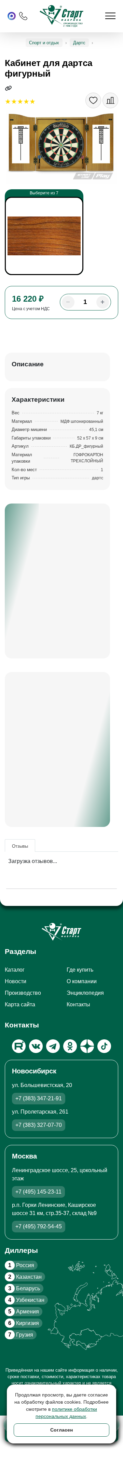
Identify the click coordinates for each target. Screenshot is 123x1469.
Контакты (78, 1004)
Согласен (61, 1430)
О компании (82, 981)
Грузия (20, 1335)
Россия (21, 1265)
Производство (23, 993)
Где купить (80, 970)
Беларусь (24, 1288)
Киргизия (23, 1323)
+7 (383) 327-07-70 (38, 1125)
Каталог (15, 970)
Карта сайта (20, 1004)
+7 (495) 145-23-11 (38, 1192)
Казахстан (25, 1277)
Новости (15, 981)
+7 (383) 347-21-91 (38, 1098)
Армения (23, 1311)
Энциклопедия (85, 993)
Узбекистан (26, 1300)
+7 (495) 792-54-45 (38, 1226)
